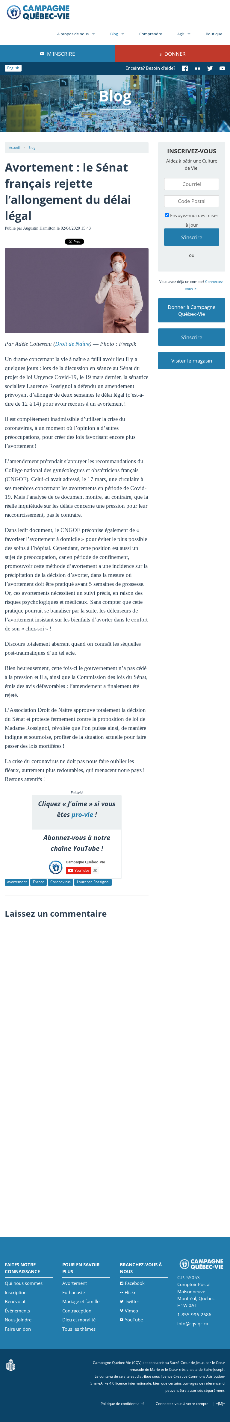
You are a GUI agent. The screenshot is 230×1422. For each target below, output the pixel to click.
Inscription (16, 1292)
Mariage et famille (80, 1301)
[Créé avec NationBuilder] (11, 1365)
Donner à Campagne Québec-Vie (192, 310)
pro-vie (82, 814)
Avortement (74, 1283)
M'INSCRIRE (60, 53)
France (38, 881)
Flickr (130, 1292)
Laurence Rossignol (93, 881)
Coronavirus (60, 881)
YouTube (134, 1320)
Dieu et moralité (79, 1320)
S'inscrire (191, 337)
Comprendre (150, 34)
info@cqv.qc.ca (192, 1324)
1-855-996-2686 (194, 1315)
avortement (17, 881)
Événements (17, 1311)
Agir (180, 34)
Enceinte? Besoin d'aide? (150, 68)
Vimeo (131, 1311)
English (13, 67)
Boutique (214, 34)
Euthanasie (73, 1292)
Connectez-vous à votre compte (182, 1403)
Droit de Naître (72, 344)
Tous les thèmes (79, 1329)
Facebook (135, 1283)
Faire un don (18, 1329)
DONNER (174, 53)
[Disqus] (77, 997)
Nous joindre (18, 1320)
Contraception (76, 1311)
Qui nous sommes (24, 1283)
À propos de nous (73, 34)
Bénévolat (15, 1301)
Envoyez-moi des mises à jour (193, 220)
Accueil (14, 147)
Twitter (132, 1301)
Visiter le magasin (191, 360)
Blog (114, 34)
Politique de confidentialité (123, 1403)
